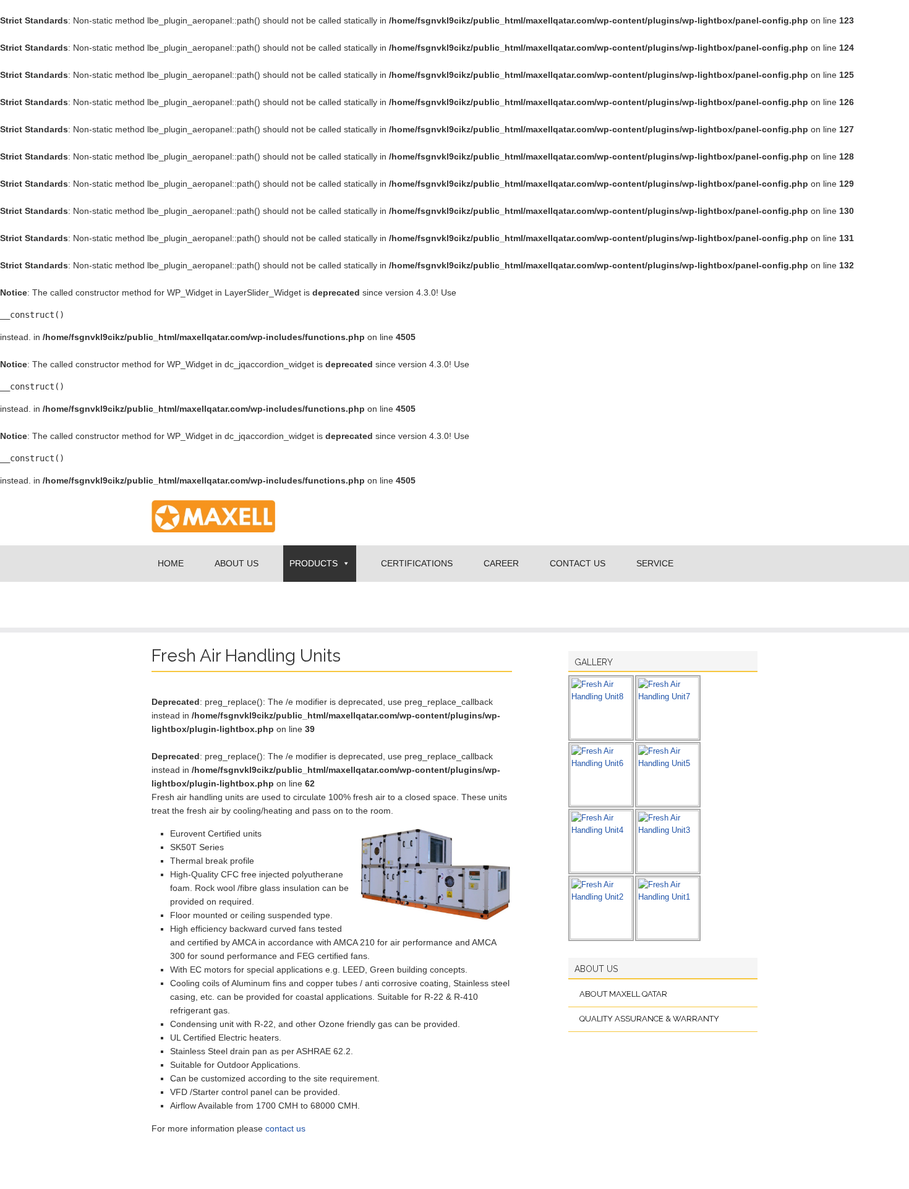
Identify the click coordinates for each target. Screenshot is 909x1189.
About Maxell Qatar (623, 994)
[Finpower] (213, 542)
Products (313, 563)
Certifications (417, 563)
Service (654, 563)
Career (501, 563)
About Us (236, 563)
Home (171, 563)
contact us (285, 1128)
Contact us (577, 563)
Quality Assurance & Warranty (649, 1018)
